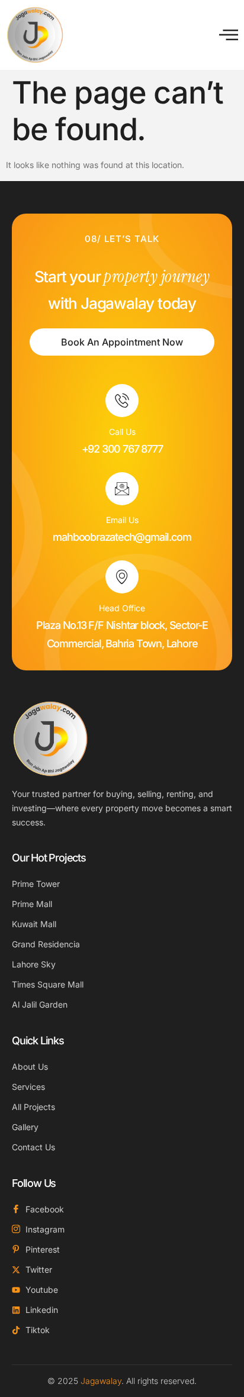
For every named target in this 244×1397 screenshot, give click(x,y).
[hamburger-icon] (228, 34)
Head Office (122, 608)
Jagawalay (101, 1381)
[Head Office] (122, 576)
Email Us (122, 520)
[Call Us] (122, 400)
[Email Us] (122, 488)
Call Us (122, 432)
